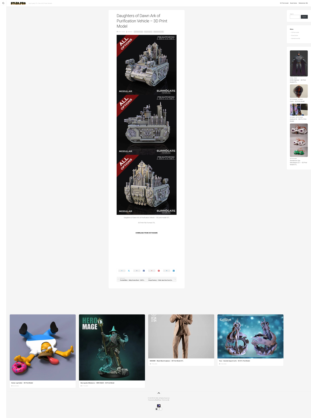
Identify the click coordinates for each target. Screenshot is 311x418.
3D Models (292, 117)
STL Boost (300, 99)
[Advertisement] (147, 256)
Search (292, 14)
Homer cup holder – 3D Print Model (22, 383)
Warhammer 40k (303, 3)
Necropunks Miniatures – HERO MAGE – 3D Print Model (97, 383)
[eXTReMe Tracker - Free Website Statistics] (158, 407)
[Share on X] (124, 270)
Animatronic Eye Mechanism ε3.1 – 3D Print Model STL (298, 162)
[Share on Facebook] (139, 270)
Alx (168, 400)
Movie (295, 78)
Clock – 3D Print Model (297, 101)
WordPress (158, 400)
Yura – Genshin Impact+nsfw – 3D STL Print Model (234, 361)
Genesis (130, 32)
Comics (291, 78)
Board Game (293, 3)
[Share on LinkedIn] (169, 270)
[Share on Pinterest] (154, 270)
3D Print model (284, 3)
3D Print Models (293, 99)
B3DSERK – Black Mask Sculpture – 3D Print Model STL (166, 361)
